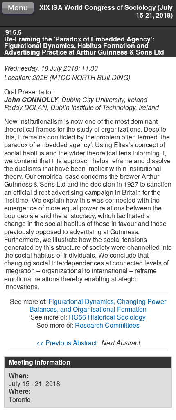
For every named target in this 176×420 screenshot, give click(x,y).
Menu (18, 7)
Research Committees (107, 325)
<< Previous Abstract (66, 342)
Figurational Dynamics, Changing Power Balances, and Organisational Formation (97, 305)
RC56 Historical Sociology (107, 317)
